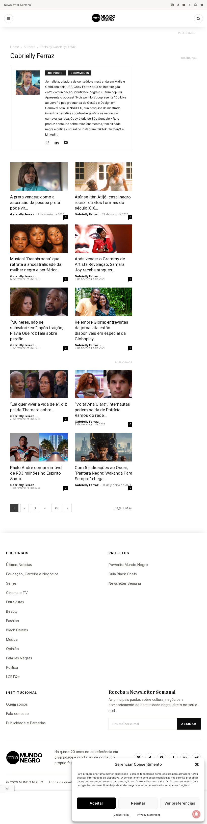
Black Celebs (17, 630)
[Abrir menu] (8, 18)
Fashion (12, 621)
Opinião (12, 649)
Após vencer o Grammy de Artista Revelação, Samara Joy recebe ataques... (100, 264)
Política (12, 667)
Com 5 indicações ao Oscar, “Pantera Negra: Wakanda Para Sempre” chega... (103, 473)
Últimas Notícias (19, 564)
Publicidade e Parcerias (26, 723)
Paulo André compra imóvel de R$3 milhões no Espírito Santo (36, 473)
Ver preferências (179, 803)
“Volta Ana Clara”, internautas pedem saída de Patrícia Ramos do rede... (102, 410)
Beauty (12, 611)
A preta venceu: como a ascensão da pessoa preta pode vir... (35, 202)
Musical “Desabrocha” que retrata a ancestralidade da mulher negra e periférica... (35, 264)
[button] (196, 764)
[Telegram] (201, 5)
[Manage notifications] (196, 814)
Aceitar (96, 803)
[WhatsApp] (195, 5)
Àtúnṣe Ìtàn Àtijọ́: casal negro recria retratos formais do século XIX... (103, 202)
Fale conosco (17, 713)
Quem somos (17, 704)
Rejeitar (138, 803)
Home (14, 47)
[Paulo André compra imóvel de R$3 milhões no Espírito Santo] (39, 447)
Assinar (188, 724)
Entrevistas (15, 602)
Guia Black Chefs (123, 574)
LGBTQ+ (13, 677)
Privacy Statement (148, 814)
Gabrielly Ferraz (22, 214)
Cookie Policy (122, 814)
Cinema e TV (17, 592)
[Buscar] (198, 18)
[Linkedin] (58, 143)
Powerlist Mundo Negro (128, 564)
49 (56, 508)
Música (12, 639)
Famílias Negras (19, 658)
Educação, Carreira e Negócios (32, 574)
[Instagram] (172, 5)
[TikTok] (178, 5)
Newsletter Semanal (18, 5)
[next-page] (67, 508)
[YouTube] (184, 5)
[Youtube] (67, 143)
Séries (11, 583)
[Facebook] (189, 5)
